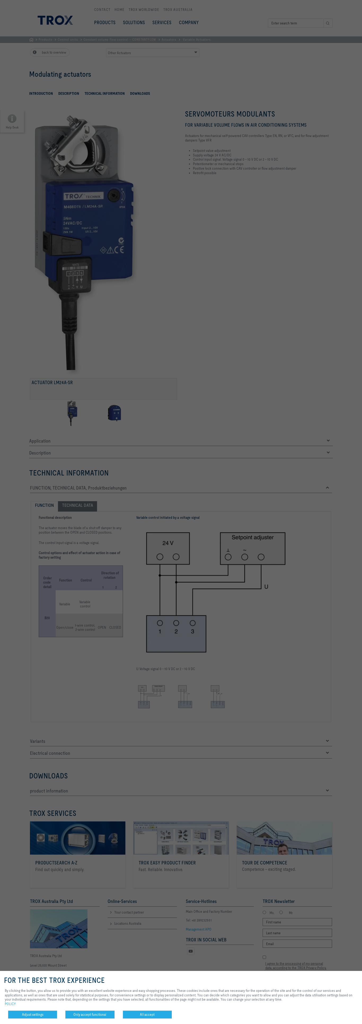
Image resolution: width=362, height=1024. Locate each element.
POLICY (10, 1004)
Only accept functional (89, 1014)
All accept (147, 1014)
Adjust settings (32, 1014)
